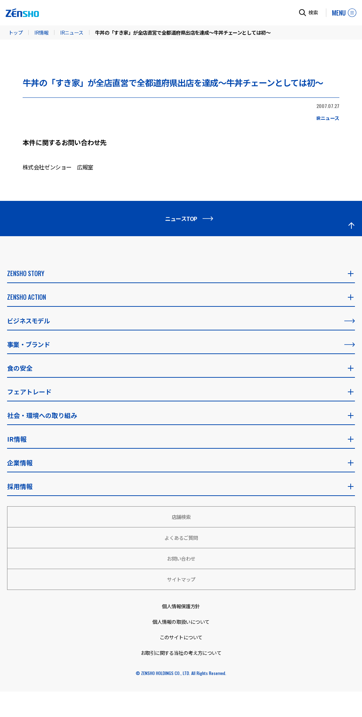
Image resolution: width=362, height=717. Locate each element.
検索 (313, 12)
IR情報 (41, 32)
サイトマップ (181, 579)
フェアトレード (29, 391)
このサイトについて (181, 637)
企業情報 (20, 462)
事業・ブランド (28, 344)
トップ (15, 32)
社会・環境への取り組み (42, 415)
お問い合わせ (181, 558)
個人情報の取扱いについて (180, 621)
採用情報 (20, 486)
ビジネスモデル (28, 320)
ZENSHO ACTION (26, 296)
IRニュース (71, 32)
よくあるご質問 (181, 537)
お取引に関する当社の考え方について (181, 652)
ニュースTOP (181, 218)
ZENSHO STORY (25, 273)
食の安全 (20, 367)
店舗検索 (181, 516)
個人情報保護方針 (181, 606)
